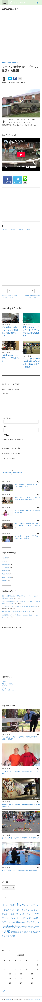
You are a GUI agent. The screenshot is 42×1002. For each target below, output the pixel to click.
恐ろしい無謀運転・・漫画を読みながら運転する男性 (16, 611)
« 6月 (3, 991)
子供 (13, 926)
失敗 (8, 926)
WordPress (30, 999)
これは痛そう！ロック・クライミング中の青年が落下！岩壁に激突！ (20, 606)
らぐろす (4, 681)
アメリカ (14, 909)
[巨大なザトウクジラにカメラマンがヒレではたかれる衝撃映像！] (31, 318)
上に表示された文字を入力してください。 (13, 439)
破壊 (29, 229)
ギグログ (4, 688)
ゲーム (30, 910)
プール (13, 229)
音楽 (8, 936)
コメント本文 (6, 393)
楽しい (34, 927)
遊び (3, 936)
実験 (22, 927)
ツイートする (18, 180)
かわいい (20, 904)
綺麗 (16, 932)
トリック (28, 914)
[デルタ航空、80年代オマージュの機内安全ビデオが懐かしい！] (10, 318)
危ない (35, 922)
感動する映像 (5, 570)
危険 (4, 926)
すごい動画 (5, 558)
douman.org (8, 999)
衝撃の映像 (15, 62)
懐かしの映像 (5, 574)
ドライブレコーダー (12, 918)
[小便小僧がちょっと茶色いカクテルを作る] (10, 345)
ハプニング (25, 918)
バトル (33, 918)
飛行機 (12, 936)
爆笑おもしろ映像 (6, 62)
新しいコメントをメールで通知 (12, 448)
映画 (30, 927)
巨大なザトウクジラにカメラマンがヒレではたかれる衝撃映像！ (31, 331)
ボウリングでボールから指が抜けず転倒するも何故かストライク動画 (31, 363)
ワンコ (9, 922)
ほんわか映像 (5, 564)
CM (3, 905)
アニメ (6, 910)
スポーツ (7, 914)
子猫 (18, 927)
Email (5, 426)
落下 (30, 932)
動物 (29, 922)
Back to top (37, 999)
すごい (30, 905)
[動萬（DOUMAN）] (17, 2)
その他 (3, 561)
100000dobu (5, 686)
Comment (6, 473)
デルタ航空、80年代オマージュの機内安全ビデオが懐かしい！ (10, 331)
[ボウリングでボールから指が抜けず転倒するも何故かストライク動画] (31, 347)
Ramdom (17, 473)
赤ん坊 (35, 932)
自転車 (26, 932)
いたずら (9, 905)
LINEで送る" (25, 180)
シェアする (7, 180)
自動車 (20, 932)
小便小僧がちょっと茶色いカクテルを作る (10, 358)
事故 (18, 922)
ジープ (5, 229)
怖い (26, 927)
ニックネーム (7, 418)
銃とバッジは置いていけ (8, 690)
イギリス (23, 910)
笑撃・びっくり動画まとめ (9, 684)
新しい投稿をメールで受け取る (12, 453)
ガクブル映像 (5, 567)
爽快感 (21, 229)
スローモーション (18, 914)
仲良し (24, 922)
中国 (14, 922)
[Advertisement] (21, 36)
